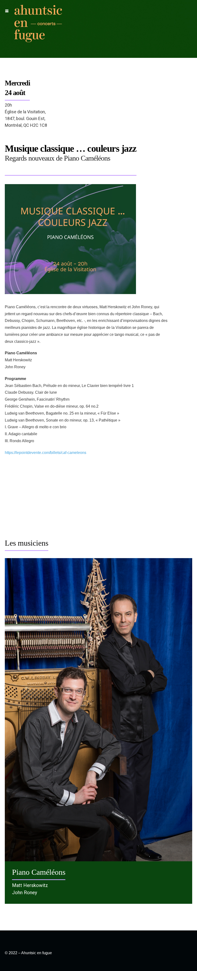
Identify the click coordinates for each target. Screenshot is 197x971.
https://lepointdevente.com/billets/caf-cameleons (45, 453)
